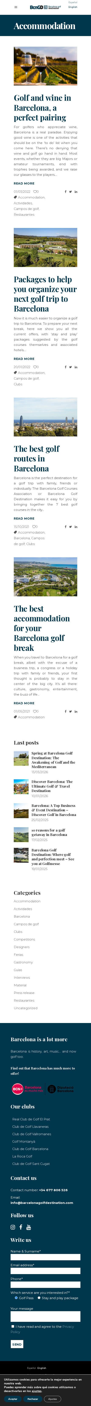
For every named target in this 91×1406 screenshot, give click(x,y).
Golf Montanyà (23, 1141)
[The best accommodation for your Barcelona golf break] (45, 576)
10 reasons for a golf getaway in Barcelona (49, 832)
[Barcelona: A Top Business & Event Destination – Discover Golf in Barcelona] (21, 810)
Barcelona (22, 538)
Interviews (22, 978)
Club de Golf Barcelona (30, 1149)
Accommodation (31, 197)
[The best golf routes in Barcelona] (45, 417)
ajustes (36, 1391)
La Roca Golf (22, 1156)
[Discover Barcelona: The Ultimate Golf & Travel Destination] (21, 786)
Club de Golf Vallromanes (31, 1134)
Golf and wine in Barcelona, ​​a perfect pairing (42, 107)
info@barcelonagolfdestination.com (42, 1203)
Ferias (18, 955)
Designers (21, 947)
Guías (18, 970)
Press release (24, 993)
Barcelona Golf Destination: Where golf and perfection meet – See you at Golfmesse (53, 857)
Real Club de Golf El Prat (31, 1119)
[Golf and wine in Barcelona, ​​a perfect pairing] (45, 66)
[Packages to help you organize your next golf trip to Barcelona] (45, 247)
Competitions (24, 939)
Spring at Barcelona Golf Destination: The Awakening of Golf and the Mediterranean (53, 760)
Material (20, 985)
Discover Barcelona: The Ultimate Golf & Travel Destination (52, 786)
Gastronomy (23, 962)
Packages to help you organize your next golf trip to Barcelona (45, 294)
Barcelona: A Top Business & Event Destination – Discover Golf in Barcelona (54, 810)
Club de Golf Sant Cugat (31, 1164)
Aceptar (12, 1399)
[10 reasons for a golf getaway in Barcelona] (21, 834)
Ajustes (52, 1399)
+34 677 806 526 (53, 1190)
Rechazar (33, 1399)
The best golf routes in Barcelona (36, 458)
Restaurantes (24, 214)
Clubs (18, 384)
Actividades (23, 203)
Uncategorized (25, 1008)
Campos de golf (26, 209)
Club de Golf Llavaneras (30, 1127)
